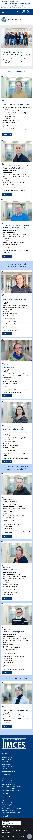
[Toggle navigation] (3, 12)
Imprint (7, 833)
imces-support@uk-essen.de (12, 790)
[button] (23, 11)
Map (4, 794)
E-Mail (6, 134)
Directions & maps (9, 772)
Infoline (7, 830)
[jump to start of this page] (29, 836)
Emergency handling (20, 830)
